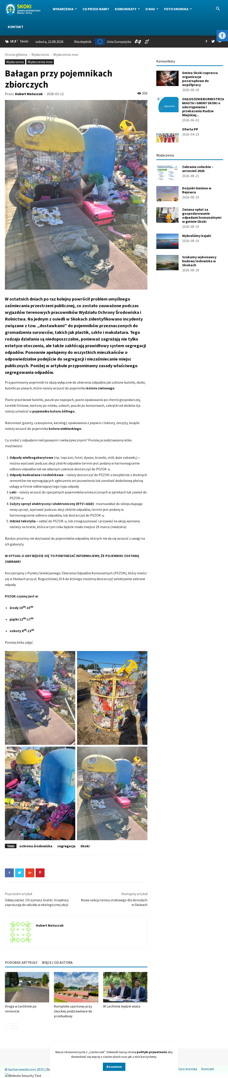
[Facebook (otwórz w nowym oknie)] (206, 41)
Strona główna (16, 54)
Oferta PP (190, 129)
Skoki (85, 846)
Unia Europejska (119, 41)
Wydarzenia (63, 9)
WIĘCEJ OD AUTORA (57, 962)
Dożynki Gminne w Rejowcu (196, 190)
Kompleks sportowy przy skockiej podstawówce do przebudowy (73, 1011)
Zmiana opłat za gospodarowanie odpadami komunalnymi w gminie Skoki (201, 215)
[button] (222, 35)
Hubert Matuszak (29, 94)
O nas (150, 9)
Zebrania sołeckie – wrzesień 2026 (197, 168)
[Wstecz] (7, 1026)
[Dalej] (15, 1026)
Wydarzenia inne (40, 62)
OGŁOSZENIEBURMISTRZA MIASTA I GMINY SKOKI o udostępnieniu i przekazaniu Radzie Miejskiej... (203, 107)
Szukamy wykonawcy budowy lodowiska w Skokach (199, 261)
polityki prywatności (152, 1052)
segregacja (66, 846)
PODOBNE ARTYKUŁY (21, 962)
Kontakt (15, 26)
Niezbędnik (82, 41)
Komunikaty (125, 9)
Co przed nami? (96, 9)
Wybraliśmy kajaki (196, 235)
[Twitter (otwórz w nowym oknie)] (213, 41)
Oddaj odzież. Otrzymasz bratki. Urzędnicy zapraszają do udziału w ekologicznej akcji (37, 902)
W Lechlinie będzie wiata (121, 1006)
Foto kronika (176, 9)
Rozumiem (114, 1067)
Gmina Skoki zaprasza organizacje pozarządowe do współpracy (200, 78)
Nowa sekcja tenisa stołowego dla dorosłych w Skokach (114, 902)
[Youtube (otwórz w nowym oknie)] (219, 41)
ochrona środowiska (35, 846)
